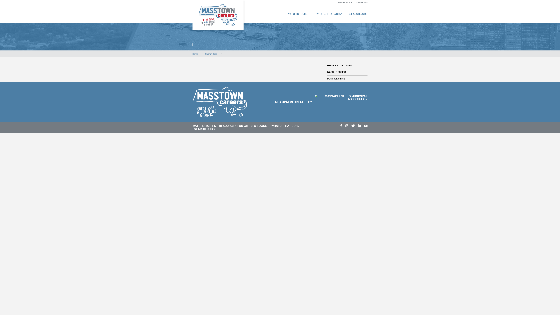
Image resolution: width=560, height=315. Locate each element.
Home (195, 54)
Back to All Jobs (341, 65)
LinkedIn (359, 125)
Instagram (347, 125)
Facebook (341, 125)
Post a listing (336, 78)
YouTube (366, 125)
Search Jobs (358, 14)
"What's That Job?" (328, 14)
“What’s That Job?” (285, 125)
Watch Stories (297, 14)
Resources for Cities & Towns (353, 2)
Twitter (353, 125)
